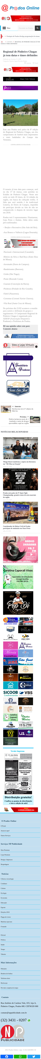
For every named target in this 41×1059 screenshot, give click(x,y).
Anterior (18, 406)
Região (25, 61)
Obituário (4, 969)
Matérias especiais (6, 922)
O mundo (3, 926)
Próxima (23, 417)
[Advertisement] (20, 167)
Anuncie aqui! (5, 831)
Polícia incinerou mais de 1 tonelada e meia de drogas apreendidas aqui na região (19, 421)
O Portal (3, 826)
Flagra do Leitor (6, 917)
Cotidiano (4, 883)
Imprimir (28, 63)
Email (36, 63)
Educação (4, 903)
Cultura (3, 888)
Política (3, 940)
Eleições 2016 (5, 912)
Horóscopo (4, 983)
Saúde (3, 945)
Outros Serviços (5, 835)
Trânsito (3, 954)
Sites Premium (5, 850)
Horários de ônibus (6, 973)
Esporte (11, 61)
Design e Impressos (7, 859)
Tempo (3, 949)
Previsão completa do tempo (9, 988)
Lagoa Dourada (18, 61)
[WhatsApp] (20, 1056)
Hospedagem (5, 864)
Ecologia (3, 893)
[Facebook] (6, 1056)
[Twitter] (33, 1056)
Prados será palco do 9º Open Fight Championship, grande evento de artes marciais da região (19, 495)
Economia (4, 898)
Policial (3, 935)
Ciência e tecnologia (7, 879)
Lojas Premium (5, 855)
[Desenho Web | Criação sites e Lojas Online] (12, 1033)
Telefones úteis (5, 978)
